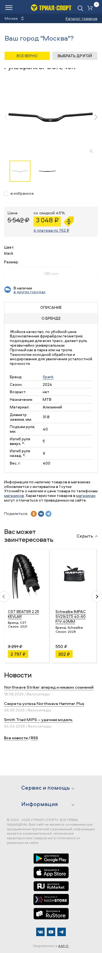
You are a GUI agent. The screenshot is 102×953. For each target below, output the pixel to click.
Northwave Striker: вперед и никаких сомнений (49, 687)
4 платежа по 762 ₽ (51, 230)
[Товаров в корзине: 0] (91, 8)
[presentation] (9, 117)
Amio (63, 945)
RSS (34, 737)
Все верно (27, 55)
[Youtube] (51, 932)
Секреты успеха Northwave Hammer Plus (44, 703)
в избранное (22, 193)
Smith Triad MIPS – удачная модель (38, 719)
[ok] (34, 514)
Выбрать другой (75, 55)
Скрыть (85, 536)
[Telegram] (61, 932)
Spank (48, 376)
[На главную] (51, 7)
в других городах (29, 291)
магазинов (14, 495)
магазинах (85, 495)
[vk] (41, 514)
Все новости (16, 737)
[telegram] (48, 514)
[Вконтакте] (40, 932)
